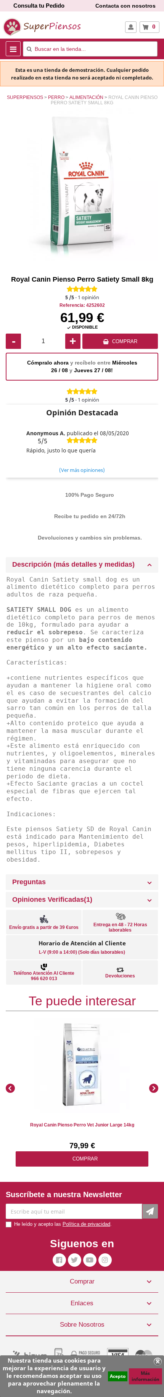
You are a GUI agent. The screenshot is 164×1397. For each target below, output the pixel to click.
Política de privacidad (86, 1224)
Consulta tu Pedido (38, 5)
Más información (145, 1376)
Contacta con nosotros (125, 6)
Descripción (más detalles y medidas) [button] (73, 564)
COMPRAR (124, 341)
